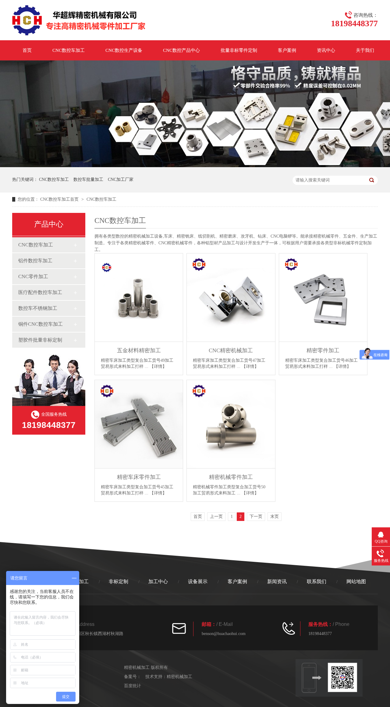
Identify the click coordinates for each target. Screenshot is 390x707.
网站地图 (356, 581)
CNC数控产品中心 (181, 50)
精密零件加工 (323, 350)
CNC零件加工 (33, 276)
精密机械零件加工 (231, 477)
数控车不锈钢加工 (37, 308)
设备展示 (197, 581)
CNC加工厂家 (120, 179)
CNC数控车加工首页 (59, 199)
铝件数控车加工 (35, 260)
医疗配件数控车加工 (40, 292)
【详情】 (158, 366)
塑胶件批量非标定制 (40, 340)
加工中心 (158, 581)
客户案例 (287, 50)
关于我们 (365, 50)
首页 (27, 50)
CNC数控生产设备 (123, 50)
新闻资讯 (277, 581)
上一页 (216, 516)
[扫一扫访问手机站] (345, 677)
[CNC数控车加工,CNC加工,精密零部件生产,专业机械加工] (79, 21)
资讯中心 (326, 50)
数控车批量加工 (88, 179)
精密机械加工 (141, 236)
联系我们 (316, 581)
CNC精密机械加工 (231, 350)
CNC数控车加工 (68, 50)
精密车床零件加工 (139, 477)
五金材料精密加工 (139, 350)
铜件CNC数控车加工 (40, 324)
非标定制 (118, 581)
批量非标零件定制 (239, 50)
